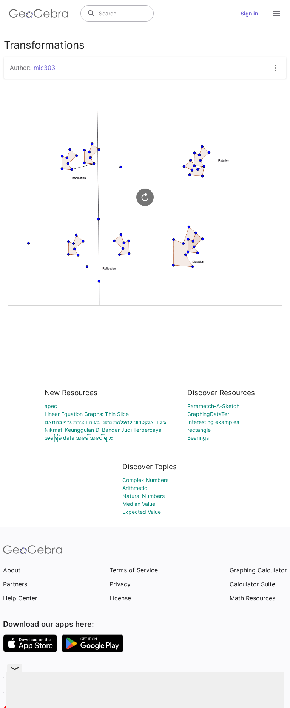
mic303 (44, 67)
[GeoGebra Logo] (38, 13)
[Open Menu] (276, 13)
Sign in (249, 13)
